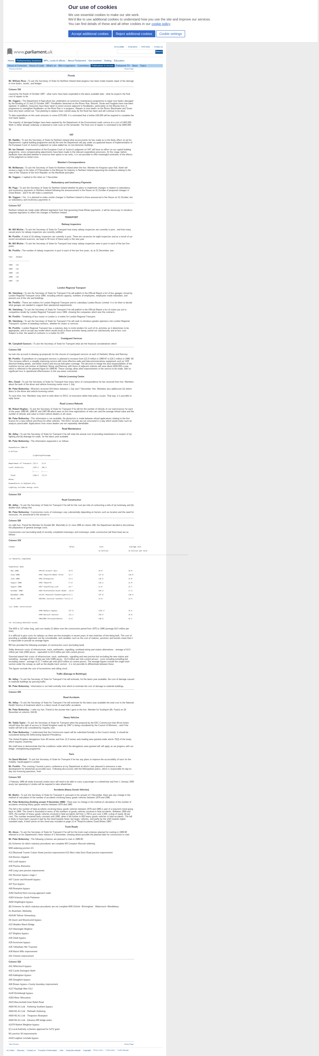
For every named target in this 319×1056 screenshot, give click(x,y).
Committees (83, 65)
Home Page (129, 69)
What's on (51, 65)
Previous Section (15, 69)
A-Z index (10, 1050)
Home (11, 60)
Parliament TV (123, 65)
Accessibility (119, 47)
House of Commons (17, 65)
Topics (143, 65)
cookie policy (161, 24)
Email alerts (132, 47)
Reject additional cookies (134, 34)
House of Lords (36, 65)
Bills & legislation (66, 65)
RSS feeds (145, 47)
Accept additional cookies (90, 34)
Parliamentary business (29, 60)
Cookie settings (170, 34)
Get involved (95, 60)
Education (119, 60)
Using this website (73, 1050)
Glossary (20, 1050)
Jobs (61, 1050)
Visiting (107, 60)
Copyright (87, 1050)
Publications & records (102, 65)
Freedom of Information (47, 1050)
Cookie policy (110, 1050)
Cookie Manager (123, 1050)
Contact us (158, 47)
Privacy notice (98, 1050)
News (135, 65)
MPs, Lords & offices (54, 60)
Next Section (14, 1044)
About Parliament (77, 60)
